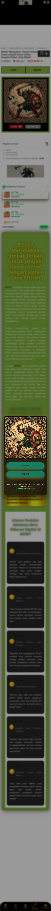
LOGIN (25, 466)
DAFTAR (25, 474)
